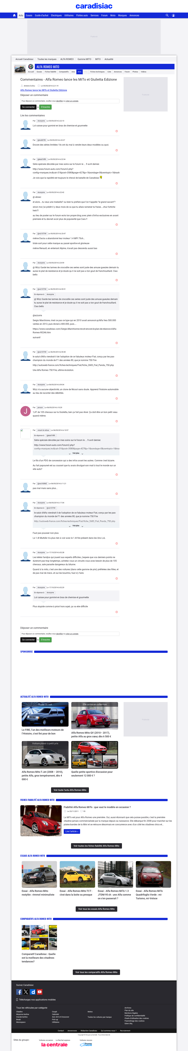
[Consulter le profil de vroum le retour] (25, 438)
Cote (109, 72)
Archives (128, 1008)
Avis (73, 72)
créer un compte (72, 101)
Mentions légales (131, 1013)
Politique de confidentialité (135, 1016)
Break (18, 1019)
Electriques (56, 15)
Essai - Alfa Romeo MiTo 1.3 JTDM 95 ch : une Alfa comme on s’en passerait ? (114, 894)
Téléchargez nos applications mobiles (37, 999)
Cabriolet (55, 1014)
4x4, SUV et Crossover (60, 1017)
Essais (29, 15)
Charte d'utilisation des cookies (137, 1018)
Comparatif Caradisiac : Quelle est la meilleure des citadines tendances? (39, 958)
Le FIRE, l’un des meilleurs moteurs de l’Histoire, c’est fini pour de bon (43, 731)
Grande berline (22, 1017)
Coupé (54, 1012)
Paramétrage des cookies (135, 1021)
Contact (61, 1031)
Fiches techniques (97, 72)
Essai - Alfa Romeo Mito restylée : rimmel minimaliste (38, 892)
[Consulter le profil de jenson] (25, 416)
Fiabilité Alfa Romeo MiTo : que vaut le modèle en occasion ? (97, 807)
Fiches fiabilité (50, 72)
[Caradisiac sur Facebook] (19, 992)
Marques (122, 15)
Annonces (134, 15)
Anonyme (50, 294)
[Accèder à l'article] (45, 714)
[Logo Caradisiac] (94, 11)
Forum (104, 15)
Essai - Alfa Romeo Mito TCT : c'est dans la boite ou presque (76, 892)
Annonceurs (72, 1031)
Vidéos (143, 72)
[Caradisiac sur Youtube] (39, 992)
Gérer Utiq (128, 1023)
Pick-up (55, 1019)
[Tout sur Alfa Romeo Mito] (20, 73)
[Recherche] (167, 15)
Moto (112, 15)
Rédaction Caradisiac (89, 1031)
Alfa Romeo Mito (48, 66)
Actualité (109, 59)
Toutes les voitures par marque (100, 1017)
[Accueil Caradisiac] (14, 15)
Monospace (20, 1022)
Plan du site (129, 1010)
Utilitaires (68, 15)
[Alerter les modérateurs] (117, 131)
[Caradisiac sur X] (26, 992)
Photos (135, 72)
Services (95, 15)
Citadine (19, 1012)
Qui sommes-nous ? (108, 1031)
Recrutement (125, 1031)
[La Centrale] (54, 1047)
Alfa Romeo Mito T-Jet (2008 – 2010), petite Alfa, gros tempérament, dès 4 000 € (42, 775)
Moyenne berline (22, 1014)
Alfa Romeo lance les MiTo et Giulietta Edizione (43, 90)
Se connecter (28, 107)
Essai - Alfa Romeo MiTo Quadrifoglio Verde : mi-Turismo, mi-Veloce (149, 894)
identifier (59, 101)
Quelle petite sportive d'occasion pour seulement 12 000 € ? (92, 773)
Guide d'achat (41, 15)
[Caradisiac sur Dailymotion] (33, 992)
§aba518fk (51, 435)
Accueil (31, 72)
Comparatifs (64, 72)
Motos (90, 1012)
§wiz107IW (51, 508)
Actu (21, 15)
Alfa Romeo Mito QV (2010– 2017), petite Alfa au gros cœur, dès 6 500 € (91, 734)
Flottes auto (82, 15)
